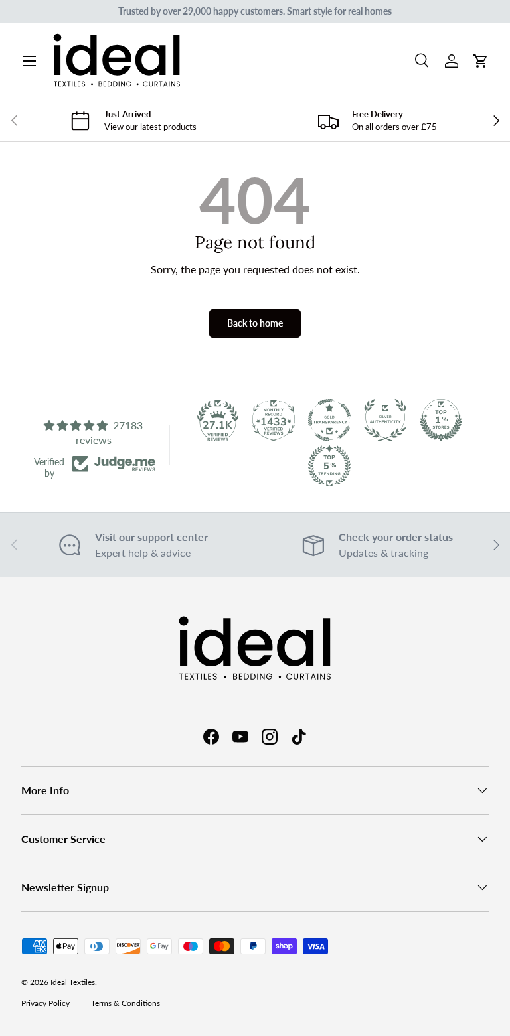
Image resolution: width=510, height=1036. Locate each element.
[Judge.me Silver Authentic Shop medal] (385, 420)
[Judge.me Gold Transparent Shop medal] (329, 420)
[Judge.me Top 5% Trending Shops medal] (329, 466)
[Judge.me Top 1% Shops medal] (441, 420)
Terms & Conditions (125, 1003)
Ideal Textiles (72, 982)
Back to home (255, 323)
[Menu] (29, 61)
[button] (480, 61)
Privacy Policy (45, 1003)
